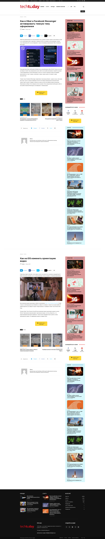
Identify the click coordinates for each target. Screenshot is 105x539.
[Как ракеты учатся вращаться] (75, 236)
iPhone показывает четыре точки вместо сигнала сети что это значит (32, 503)
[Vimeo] (82, 1)
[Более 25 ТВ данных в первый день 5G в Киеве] (75, 76)
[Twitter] (81, 1)
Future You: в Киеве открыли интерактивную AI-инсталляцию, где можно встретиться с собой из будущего (75, 100)
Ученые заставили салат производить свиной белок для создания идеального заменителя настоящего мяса (75, 211)
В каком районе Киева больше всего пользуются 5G (74, 69)
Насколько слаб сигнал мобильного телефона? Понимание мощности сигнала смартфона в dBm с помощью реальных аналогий (74, 193)
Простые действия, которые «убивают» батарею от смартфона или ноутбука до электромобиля (73, 142)
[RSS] (69, 527)
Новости (35, 115)
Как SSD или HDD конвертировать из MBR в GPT (25, 110)
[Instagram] (79, 1)
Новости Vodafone (70, 32)
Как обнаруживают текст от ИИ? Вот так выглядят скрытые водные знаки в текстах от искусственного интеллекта (74, 176)
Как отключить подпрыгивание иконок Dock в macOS (33, 497)
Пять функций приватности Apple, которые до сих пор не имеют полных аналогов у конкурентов (75, 228)
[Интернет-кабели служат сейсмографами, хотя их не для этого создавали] (75, 151)
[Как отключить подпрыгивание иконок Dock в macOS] (23, 498)
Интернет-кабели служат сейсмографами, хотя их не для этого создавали (74, 159)
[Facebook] (77, 1)
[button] (83, 6)
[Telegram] (72, 527)
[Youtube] (84, 1)
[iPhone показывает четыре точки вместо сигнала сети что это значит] (23, 504)
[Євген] (21, 29)
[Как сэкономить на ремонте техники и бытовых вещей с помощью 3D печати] (23, 510)
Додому (21, 16)
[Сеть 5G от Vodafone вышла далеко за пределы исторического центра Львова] (75, 45)
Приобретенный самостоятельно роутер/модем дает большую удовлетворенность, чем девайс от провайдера (35, 109)
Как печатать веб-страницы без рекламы (57, 110)
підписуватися (82, 110)
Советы (25, 16)
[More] (54, 36)
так (68, 110)
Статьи (46, 115)
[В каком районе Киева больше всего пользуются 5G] (75, 61)
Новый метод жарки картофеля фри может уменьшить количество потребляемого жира (46, 109)
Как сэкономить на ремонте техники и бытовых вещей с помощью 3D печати (33, 509)
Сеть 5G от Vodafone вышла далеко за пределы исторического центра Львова (74, 53)
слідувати (75, 110)
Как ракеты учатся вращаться (74, 243)
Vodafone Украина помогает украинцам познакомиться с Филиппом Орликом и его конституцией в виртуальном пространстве (74, 36)
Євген (23, 29)
